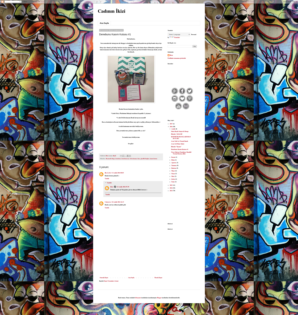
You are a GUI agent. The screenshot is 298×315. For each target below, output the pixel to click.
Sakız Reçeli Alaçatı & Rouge (179, 131)
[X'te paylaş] (125, 156)
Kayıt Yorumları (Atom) (111, 281)
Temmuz (174, 165)
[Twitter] (189, 94)
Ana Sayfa (104, 23)
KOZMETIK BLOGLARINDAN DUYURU (181, 137)
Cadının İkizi (111, 10)
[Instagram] (174, 101)
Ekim (173, 160)
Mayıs (173, 171)
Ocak (173, 182)
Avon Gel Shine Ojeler (177, 144)
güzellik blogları (145, 159)
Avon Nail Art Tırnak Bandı (179, 141)
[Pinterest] (189, 101)
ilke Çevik (108, 173)
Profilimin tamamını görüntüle (177, 58)
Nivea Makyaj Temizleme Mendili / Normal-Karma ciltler (181, 153)
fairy (138, 159)
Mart (173, 176)
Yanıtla (107, 178)
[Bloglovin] (182, 101)
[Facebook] (182, 94)
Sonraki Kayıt (104, 278)
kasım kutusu (153, 159)
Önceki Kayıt (158, 278)
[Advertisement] (130, 259)
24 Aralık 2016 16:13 (118, 202)
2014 (171, 188)
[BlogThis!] (123, 156)
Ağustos (174, 163)
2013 (171, 191)
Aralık (173, 129)
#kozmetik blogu (110, 159)
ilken (111, 187)
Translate (177, 37)
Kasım (173, 157)
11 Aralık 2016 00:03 (117, 173)
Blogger (159, 298)
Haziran (173, 168)
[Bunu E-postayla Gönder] (121, 156)
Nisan (173, 174)
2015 (171, 185)
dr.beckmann (133, 159)
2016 (171, 127)
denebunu (118, 159)
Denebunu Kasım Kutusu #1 (179, 149)
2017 (171, 124)
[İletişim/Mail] (186, 109)
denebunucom (125, 159)
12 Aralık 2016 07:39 (123, 187)
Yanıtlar (109, 183)
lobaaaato (138, 298)
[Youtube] (178, 109)
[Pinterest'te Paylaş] (130, 156)
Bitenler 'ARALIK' (177, 134)
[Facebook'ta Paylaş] (128, 156)
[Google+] (174, 94)
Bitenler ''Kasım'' (176, 147)
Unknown (108, 202)
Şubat (173, 179)
